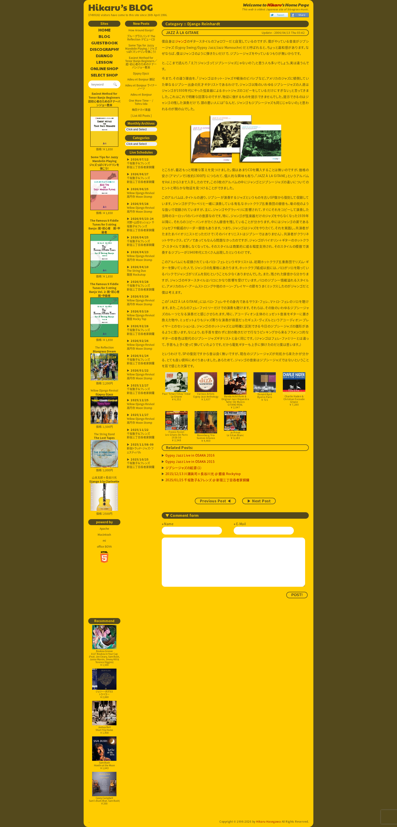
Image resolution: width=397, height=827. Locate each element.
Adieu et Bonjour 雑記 (141, 79)
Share (301, 15)
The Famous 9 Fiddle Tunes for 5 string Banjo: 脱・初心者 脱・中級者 (104, 226)
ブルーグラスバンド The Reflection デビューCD (141, 37)
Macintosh (104, 534)
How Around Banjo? (141, 30)
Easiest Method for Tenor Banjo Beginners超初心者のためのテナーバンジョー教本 (104, 99)
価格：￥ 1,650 (104, 149)
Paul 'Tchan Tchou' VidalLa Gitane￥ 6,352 (176, 396)
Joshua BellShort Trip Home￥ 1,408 (104, 729)
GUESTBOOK (104, 43)
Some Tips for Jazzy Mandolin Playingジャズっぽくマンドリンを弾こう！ (104, 163)
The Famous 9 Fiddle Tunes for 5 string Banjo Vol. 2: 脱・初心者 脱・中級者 (104, 290)
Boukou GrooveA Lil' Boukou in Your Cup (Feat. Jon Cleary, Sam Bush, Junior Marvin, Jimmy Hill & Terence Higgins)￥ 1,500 (104, 658)
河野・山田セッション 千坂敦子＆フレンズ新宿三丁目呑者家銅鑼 (140, 224)
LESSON (104, 62)
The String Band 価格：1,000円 (104, 452)
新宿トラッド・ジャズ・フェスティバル (140, 448)
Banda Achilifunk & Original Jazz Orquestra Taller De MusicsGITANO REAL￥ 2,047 (235, 402)
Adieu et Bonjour (141, 94)
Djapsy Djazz (141, 73)
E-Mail (241, 523)
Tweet (280, 15)
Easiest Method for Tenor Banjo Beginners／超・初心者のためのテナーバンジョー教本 (141, 62)
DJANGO (104, 55)
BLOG (104, 36)
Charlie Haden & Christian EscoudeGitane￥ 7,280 (294, 400)
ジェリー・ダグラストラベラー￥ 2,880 (104, 694)
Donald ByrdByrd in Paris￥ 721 (264, 396)
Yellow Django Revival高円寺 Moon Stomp (140, 193)
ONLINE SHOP (104, 68)
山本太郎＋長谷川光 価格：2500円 (104, 496)
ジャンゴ (181, 41)
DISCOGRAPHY (104, 49)
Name (168, 523)
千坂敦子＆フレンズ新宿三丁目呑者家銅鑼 (140, 163)
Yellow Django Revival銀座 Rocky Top (140, 315)
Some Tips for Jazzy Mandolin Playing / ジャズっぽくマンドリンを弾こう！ (141, 48)
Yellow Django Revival (104, 392)
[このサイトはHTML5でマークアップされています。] (104, 557)
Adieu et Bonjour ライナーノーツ (141, 87)
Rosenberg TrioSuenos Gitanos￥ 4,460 (206, 437)
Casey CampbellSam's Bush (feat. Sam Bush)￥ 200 (104, 800)
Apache (104, 529)
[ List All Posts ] (141, 115)
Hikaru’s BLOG (120, 6)
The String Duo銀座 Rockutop (138, 271)
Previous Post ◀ (215, 501)
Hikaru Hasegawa (268, 821)
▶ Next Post (259, 501)
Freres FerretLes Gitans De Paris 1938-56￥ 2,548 (176, 436)
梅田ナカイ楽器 (141, 110)
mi (104, 540)
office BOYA (104, 546)
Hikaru (274, 4)
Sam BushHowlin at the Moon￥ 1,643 (104, 765)
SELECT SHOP (104, 75)
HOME (104, 30)
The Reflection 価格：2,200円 (104, 365)
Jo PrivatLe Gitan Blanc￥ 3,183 (235, 435)
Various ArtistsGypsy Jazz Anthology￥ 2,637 (205, 396)
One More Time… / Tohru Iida (141, 102)
